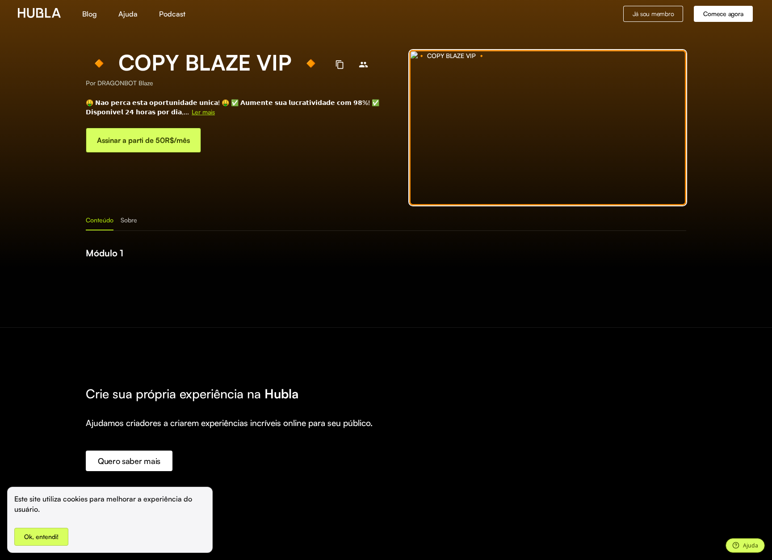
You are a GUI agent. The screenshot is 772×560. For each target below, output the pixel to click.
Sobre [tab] (129, 220)
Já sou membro (653, 13)
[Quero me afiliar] (363, 64)
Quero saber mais (129, 461)
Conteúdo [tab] (99, 220)
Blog (89, 13)
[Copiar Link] (339, 64)
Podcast (172, 13)
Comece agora (723, 13)
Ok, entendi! (41, 536)
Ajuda (128, 13)
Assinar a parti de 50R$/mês (143, 140)
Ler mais (203, 112)
